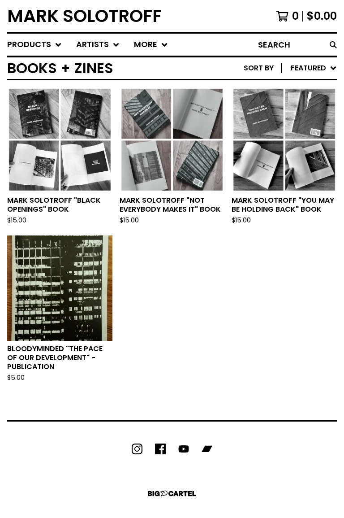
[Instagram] (137, 449)
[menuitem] (34, 45)
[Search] (333, 45)
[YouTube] (183, 449)
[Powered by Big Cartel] (172, 493)
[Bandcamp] (207, 449)
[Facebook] (160, 449)
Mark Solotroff (84, 16)
